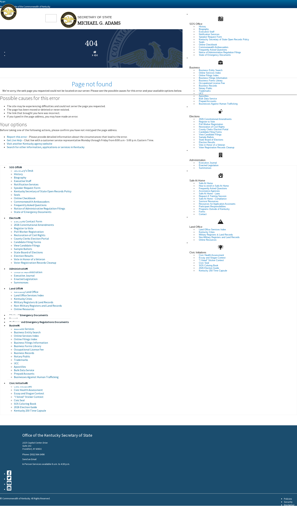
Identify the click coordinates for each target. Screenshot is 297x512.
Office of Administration (28, 272)
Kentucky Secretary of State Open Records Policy (224, 39)
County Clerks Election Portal (31, 238)
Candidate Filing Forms (27, 242)
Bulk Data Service (24, 370)
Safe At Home (197, 180)
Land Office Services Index (29, 295)
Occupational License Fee (29, 349)
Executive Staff (22, 181)
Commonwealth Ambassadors (32, 201)
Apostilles (20, 366)
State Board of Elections (28, 252)
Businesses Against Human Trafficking (218, 104)
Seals (17, 194)
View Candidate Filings (27, 245)
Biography (20, 177)
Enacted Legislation (25, 279)
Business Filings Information (31, 342)
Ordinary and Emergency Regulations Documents (39, 322)
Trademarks (21, 360)
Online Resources (208, 240)
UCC (16, 363)
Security (288, 501)
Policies (288, 498)
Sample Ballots (23, 249)
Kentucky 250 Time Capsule (213, 270)
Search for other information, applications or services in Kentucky (45, 147)
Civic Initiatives (197, 252)
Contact (203, 214)
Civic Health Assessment (28, 390)
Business (194, 67)
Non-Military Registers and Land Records (219, 237)
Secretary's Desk (23, 170)
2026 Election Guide (25, 407)
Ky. (2, 1)
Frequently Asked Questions (30, 205)
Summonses (205, 168)
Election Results (23, 255)
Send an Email (29, 459)
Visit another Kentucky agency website (29, 143)
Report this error (17, 136)
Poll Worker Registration (29, 231)
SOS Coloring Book (25, 403)
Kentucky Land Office (26, 292)
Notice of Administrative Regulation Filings (39, 208)
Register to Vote (23, 228)
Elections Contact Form (28, 221)
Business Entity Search (27, 332)
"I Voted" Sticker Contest (28, 396)
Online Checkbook (24, 198)
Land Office (195, 226)
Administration (197, 160)
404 (95, 55)
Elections (194, 116)
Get (14, 140)
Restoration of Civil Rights (29, 235)
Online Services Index (26, 335)
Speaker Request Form (27, 188)
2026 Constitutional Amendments (34, 225)
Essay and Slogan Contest (29, 393)
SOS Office (195, 23)
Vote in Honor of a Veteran (29, 259)
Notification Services (26, 184)
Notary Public (22, 356)
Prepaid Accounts (24, 373)
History (18, 174)
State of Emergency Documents (215, 55)
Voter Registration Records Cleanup (216, 147)
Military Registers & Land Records (33, 302)
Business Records (24, 353)
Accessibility (290, 508)
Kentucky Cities (23, 298)
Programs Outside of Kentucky (214, 209)
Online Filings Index (25, 339)
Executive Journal (24, 275)
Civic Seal (19, 400)
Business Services (24, 329)
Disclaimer (289, 504)
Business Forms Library (27, 346)
